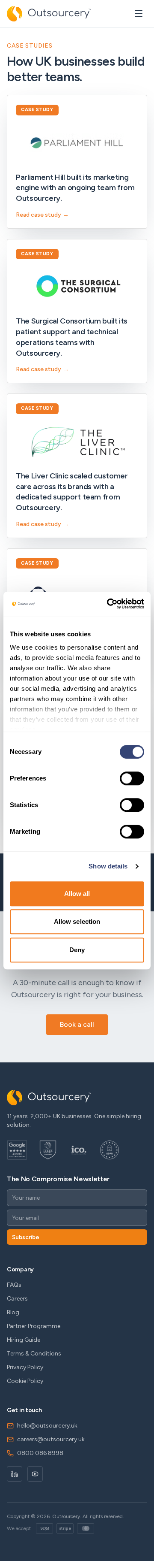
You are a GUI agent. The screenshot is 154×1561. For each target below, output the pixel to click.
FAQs (14, 1285)
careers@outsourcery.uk (51, 1439)
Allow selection (77, 921)
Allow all (77, 893)
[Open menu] (138, 13)
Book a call (77, 1024)
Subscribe (25, 1237)
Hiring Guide (23, 1339)
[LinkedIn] (14, 1474)
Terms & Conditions (34, 1353)
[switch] (132, 778)
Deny (77, 949)
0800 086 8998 (40, 1453)
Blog (13, 1312)
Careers (17, 1298)
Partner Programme (33, 1326)
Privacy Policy (25, 1367)
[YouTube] (35, 1474)
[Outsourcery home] (49, 13)
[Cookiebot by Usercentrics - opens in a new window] (108, 603)
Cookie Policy (25, 1381)
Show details (108, 866)
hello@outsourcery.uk (47, 1425)
